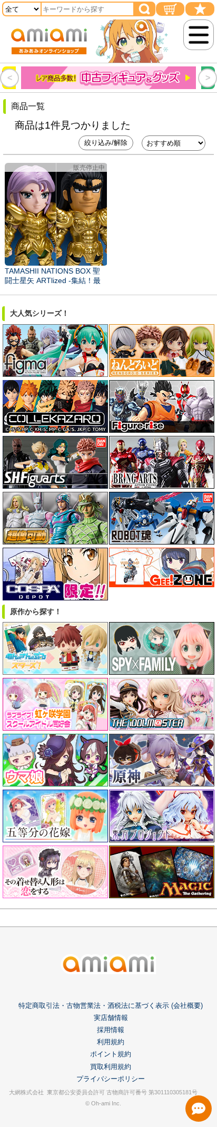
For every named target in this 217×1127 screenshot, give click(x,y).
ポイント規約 (110, 1054)
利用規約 (110, 1042)
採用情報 (110, 1030)
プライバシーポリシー (110, 1079)
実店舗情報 (111, 1018)
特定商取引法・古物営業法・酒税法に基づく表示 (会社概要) (110, 1005)
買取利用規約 (110, 1067)
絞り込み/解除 (105, 143)
